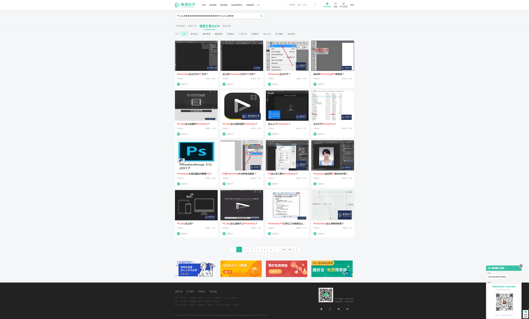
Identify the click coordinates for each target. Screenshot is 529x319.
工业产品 (243, 34)
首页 (204, 5)
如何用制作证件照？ (330, 174)
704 (283, 250)
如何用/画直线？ (328, 74)
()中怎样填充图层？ (239, 174)
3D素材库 (250, 5)
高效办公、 (236, 298)
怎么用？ (185, 224)
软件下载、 (216, 301)
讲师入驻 (179, 291)
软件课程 (227, 305)
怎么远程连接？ (240, 124)
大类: (177, 34)
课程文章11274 (209, 26)
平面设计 (231, 34)
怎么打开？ (324, 124)
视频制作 (201, 305)
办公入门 (267, 34)
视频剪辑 (218, 34)
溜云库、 (201, 301)
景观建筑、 (193, 298)
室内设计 (194, 34)
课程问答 (226, 26)
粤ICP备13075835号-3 (259, 315)
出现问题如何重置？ (194, 174)
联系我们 (202, 291)
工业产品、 (210, 298)
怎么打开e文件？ (192, 74)
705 (290, 250)
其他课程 (235, 305)
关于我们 (190, 291)
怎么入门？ (279, 124)
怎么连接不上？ (240, 224)
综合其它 (291, 34)
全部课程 (213, 5)
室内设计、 (184, 298)
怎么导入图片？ (283, 174)
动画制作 (255, 34)
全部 (184, 34)
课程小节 (192, 26)
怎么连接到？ (193, 124)
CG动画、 (227, 298)
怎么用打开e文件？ (239, 74)
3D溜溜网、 (184, 301)
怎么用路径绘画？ (328, 224)
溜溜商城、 (194, 301)
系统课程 (224, 5)
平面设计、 (202, 298)
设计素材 (279, 34)
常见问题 (213, 291)
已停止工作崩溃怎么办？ (287, 224)
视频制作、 (219, 298)
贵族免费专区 (237, 5)
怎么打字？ (279, 74)
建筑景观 (206, 34)
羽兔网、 (208, 301)
